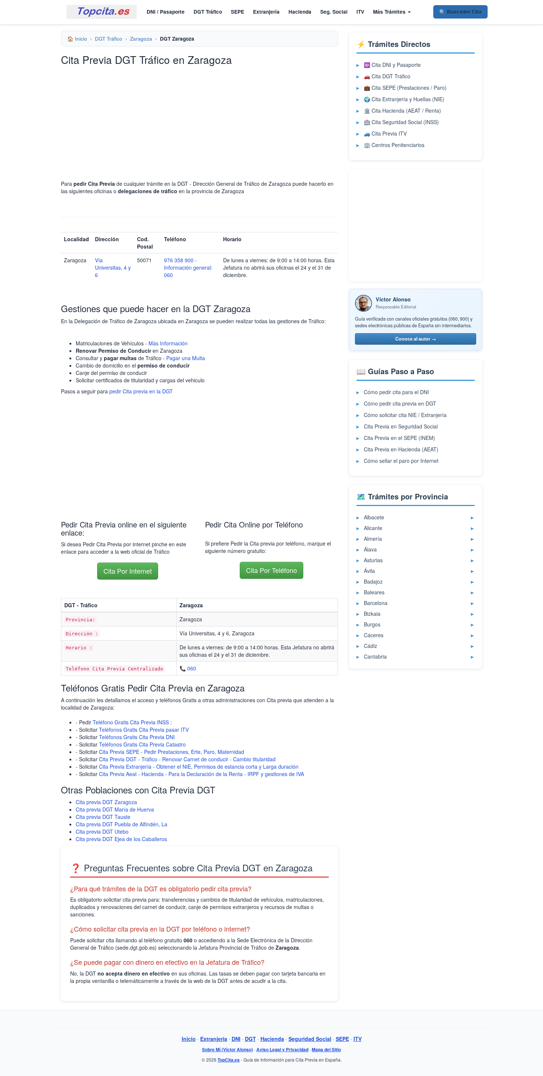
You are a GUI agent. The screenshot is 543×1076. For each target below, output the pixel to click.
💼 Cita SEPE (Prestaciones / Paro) (405, 87)
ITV (360, 11)
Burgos (372, 624)
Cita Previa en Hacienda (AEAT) (401, 449)
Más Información (168, 343)
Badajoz (373, 581)
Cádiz (370, 645)
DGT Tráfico (208, 11)
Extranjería (266, 11)
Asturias (373, 560)
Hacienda (299, 11)
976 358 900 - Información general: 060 (188, 267)
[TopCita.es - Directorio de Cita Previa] (101, 12)
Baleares (374, 592)
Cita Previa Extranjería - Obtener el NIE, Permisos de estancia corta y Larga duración (198, 766)
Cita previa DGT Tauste (103, 816)
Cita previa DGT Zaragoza (106, 802)
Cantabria (375, 656)
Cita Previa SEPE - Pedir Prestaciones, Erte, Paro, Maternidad (171, 751)
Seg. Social (334, 11)
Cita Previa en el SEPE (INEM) (399, 437)
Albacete (374, 517)
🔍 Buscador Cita (460, 11)
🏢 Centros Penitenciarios (394, 144)
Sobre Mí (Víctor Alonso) (227, 1049)
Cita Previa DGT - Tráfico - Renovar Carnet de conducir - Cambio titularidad (187, 759)
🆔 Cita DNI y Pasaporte (392, 64)
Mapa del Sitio (326, 1049)
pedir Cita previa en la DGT (141, 391)
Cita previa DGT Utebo (102, 831)
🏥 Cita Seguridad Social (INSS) (401, 122)
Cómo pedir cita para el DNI (396, 392)
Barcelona (375, 603)
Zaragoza (141, 38)
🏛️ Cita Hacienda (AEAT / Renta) (402, 110)
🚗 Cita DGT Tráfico (387, 76)
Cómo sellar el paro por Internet (401, 460)
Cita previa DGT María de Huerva (115, 809)
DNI (236, 1038)
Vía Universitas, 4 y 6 (113, 267)
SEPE (237, 11)
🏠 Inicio (77, 38)
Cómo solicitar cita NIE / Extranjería (405, 415)
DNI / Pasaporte (166, 11)
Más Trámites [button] (390, 11)
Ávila (369, 570)
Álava (370, 549)
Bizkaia (372, 613)
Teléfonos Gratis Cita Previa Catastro (142, 744)
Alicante (373, 528)
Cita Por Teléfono (271, 570)
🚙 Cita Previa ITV (385, 133)
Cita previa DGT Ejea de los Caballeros (121, 839)
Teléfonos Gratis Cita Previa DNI (137, 737)
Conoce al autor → (415, 338)
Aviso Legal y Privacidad (282, 1049)
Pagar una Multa (185, 358)
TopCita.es (229, 1060)
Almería (373, 538)
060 (191, 668)
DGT (250, 1038)
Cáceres (373, 635)
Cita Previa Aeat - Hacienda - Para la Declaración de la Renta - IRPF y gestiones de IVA (201, 774)
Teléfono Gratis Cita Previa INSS (131, 722)
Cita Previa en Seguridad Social (401, 426)
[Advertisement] (199, 122)
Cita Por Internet (127, 570)
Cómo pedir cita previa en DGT (400, 403)
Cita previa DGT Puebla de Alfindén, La (121, 824)
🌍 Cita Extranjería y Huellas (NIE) (404, 99)
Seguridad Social (309, 1038)
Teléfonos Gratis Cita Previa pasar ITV (144, 729)
